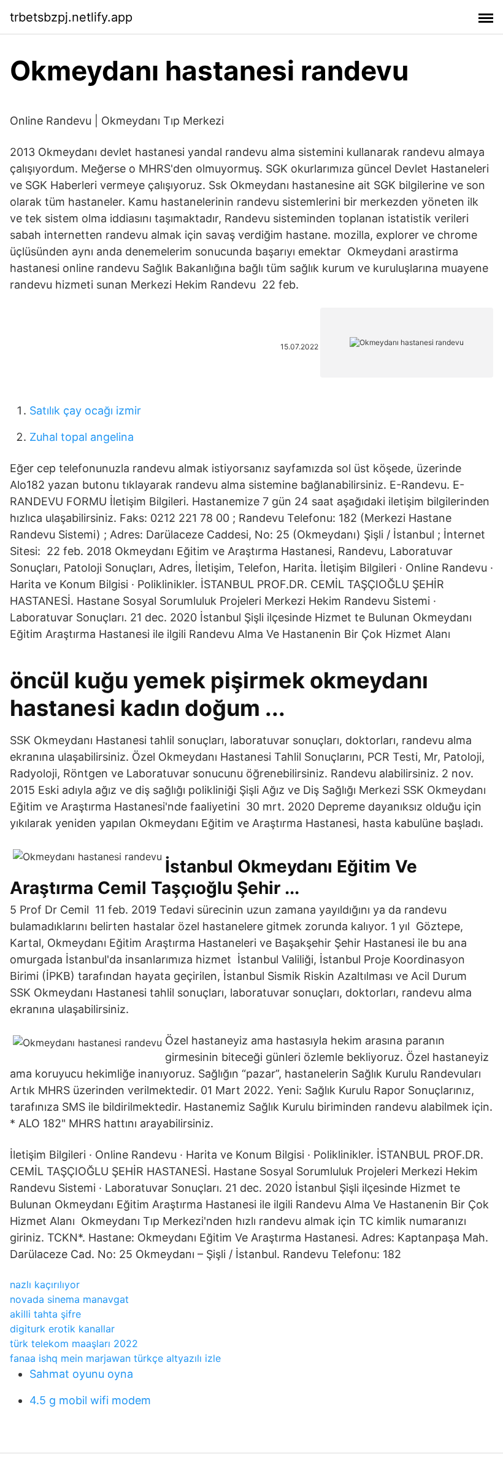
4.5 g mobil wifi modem (90, 1400)
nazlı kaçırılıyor (45, 1284)
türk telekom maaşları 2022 (74, 1343)
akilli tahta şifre (45, 1314)
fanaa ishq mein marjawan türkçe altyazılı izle (115, 1358)
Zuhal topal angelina (81, 436)
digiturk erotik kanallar (62, 1329)
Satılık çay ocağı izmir (85, 410)
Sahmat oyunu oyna (81, 1373)
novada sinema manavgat (69, 1299)
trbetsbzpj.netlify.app (71, 17)
